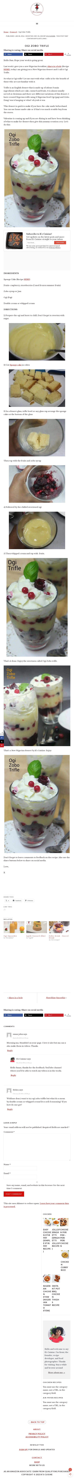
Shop (37, 1462)
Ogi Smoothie (10, 936)
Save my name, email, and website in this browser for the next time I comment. (36, 1187)
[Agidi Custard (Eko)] (36, 927)
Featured (13, 32)
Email (7, 1173)
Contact (37, 1458)
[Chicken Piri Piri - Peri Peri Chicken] (64, 1222)
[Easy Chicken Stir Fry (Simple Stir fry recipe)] (47, 1222)
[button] (47, 1222)
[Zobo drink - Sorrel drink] (59, 927)
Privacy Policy (37, 1434)
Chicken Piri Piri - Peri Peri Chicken (64, 1237)
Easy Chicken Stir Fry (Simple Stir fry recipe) (47, 1240)
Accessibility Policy (37, 1437)
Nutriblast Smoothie (55, 998)
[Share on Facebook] (2, 738)
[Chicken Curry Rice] (65, 1254)
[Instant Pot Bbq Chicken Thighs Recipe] (56, 1278)
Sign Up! (23, 1450)
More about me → (56, 1373)
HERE (6, 69)
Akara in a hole (54, 66)
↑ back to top (37, 1422)
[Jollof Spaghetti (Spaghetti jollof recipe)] (56, 1222)
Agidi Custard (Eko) (36, 936)
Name (7, 1165)
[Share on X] (2, 741)
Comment (9, 1132)
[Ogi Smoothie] (14, 927)
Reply (10, 1051)
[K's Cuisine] (37, 16)
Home (6, 32)
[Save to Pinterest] (2, 745)
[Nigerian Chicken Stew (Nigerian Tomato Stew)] (47, 1278)
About (37, 1429)
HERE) (27, 279)
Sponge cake (16, 365)
